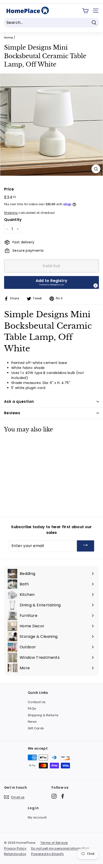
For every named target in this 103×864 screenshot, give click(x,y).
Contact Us (37, 702)
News (32, 721)
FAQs (32, 708)
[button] (51, 282)
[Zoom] (96, 168)
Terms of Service (54, 842)
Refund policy (15, 854)
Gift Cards (36, 728)
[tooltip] (95, 285)
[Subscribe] (85, 546)
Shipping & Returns (43, 715)
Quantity (13, 219)
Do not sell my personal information (60, 848)
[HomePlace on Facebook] (62, 796)
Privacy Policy (15, 848)
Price (9, 189)
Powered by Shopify (47, 854)
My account (37, 817)
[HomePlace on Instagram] (54, 796)
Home (8, 38)
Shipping (11, 213)
